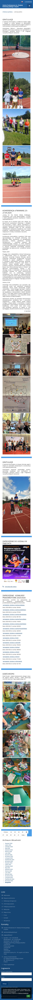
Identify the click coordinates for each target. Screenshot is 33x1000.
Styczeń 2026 (8, 855)
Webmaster (7, 895)
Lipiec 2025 (8, 864)
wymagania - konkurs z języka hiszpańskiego (15, 628)
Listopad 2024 (9, 877)
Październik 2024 (9, 879)
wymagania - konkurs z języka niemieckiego (14, 614)
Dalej (23, 835)
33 (15, 832)
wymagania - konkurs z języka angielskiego (14, 610)
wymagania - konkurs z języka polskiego (14, 605)
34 (18, 832)
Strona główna (8, 12)
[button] (22, 2)
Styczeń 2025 (8, 874)
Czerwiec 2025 (9, 866)
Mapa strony (7, 912)
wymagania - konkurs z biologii (11, 647)
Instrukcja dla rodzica (10, 586)
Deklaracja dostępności (10, 901)
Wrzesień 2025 (9, 861)
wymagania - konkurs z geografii (11, 642)
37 (3, 835)
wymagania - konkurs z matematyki (12, 633)
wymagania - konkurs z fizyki (10, 638)
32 (11, 832)
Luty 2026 (7, 853)
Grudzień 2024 (9, 876)
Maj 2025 (7, 868)
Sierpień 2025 (8, 863)
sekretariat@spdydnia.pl (10, 932)
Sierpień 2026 (8, 843)
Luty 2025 (7, 872)
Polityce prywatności (23, 993)
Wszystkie (8, 882)
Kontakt (6, 918)
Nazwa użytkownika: (6, 971)
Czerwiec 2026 (9, 846)
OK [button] (28, 996)
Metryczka (6, 909)
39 (10, 835)
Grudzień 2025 (9, 856)
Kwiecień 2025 (9, 869)
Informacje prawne (9, 904)
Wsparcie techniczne (9, 898)
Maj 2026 (7, 848)
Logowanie (28, 2)
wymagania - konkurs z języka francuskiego (14, 619)
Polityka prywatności (9, 906)
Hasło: (3, 977)
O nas (5, 915)
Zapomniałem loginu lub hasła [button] (9, 987)
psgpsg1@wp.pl (8, 935)
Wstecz (6, 832)
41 (18, 835)
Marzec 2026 (8, 851)
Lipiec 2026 (8, 845)
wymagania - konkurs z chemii (11, 652)
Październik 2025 (9, 859)
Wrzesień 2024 (9, 881)
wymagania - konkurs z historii (11, 656)
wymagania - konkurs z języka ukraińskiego (14, 624)
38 (7, 835)
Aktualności (18, 12)
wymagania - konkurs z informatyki (12, 661)
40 (14, 835)
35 (22, 832)
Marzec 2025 (8, 871)
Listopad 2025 (9, 858)
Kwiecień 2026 (9, 850)
